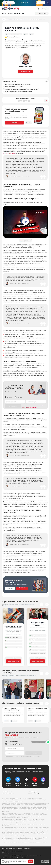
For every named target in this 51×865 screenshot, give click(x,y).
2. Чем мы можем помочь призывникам (13, 86)
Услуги (4, 13)
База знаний (17, 13)
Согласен (31, 861)
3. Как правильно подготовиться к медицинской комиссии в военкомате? (21, 89)
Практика (10, 13)
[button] (41, 604)
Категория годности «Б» (34, 792)
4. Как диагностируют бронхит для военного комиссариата (17, 91)
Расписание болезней (33, 794)
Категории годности (7, 792)
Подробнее (10, 588)
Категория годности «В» (7, 794)
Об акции (41, 2)
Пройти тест (14, 122)
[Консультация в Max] (48, 742)
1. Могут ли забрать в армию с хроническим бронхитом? (17, 84)
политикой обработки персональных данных (30, 756)
